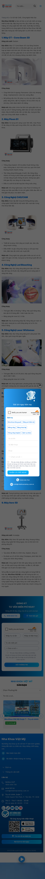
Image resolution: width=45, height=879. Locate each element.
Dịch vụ (10, 418)
